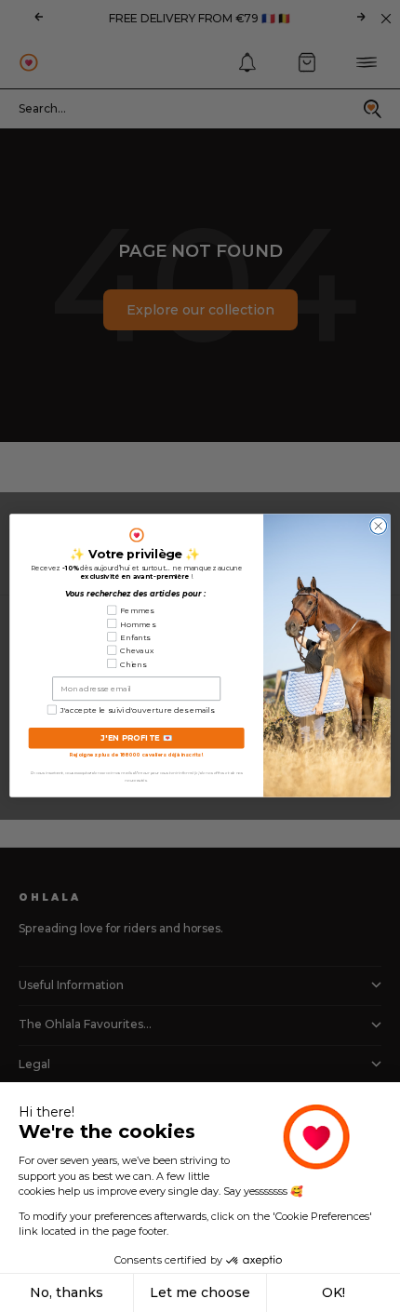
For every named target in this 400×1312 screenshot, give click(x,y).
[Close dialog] (378, 526)
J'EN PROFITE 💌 (136, 738)
